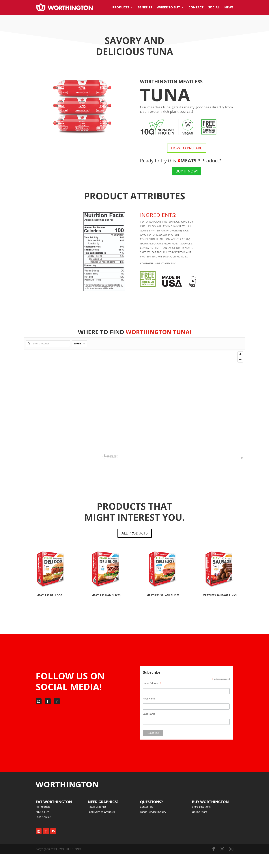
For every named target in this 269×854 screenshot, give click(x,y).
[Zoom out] (240, 359)
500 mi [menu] (77, 344)
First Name (149, 698)
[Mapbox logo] (110, 456)
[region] (173, 405)
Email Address (152, 683)
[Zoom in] (240, 354)
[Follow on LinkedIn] (57, 701)
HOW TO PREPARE (186, 148)
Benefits (145, 7)
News (228, 7)
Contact (195, 7)
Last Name (149, 713)
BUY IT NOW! (187, 171)
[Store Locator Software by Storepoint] (242, 458)
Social (214, 7)
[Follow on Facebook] (48, 701)
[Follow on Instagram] (39, 701)
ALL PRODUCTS (135, 533)
